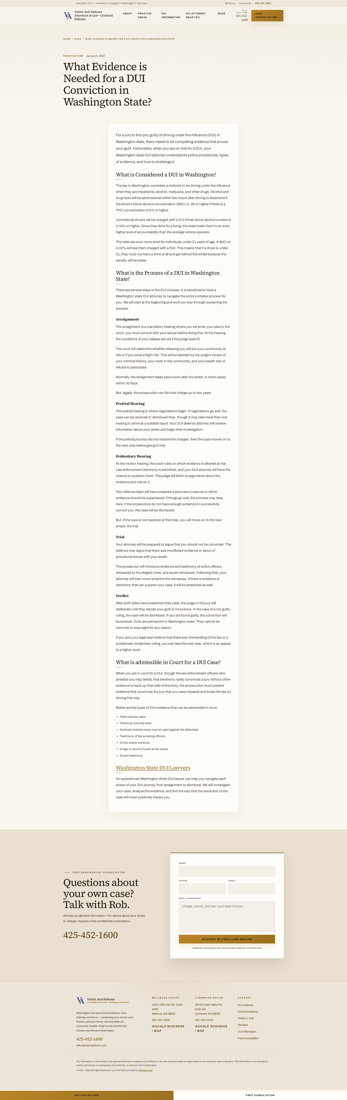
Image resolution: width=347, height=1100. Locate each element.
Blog (221, 13)
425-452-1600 (263, 3)
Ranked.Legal (146, 1070)
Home (66, 39)
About (127, 13)
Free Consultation (266, 15)
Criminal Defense (248, 1011)
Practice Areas (145, 15)
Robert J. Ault (246, 1018)
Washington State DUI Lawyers (153, 767)
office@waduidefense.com (91, 1045)
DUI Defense (245, 1005)
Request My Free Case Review (227, 939)
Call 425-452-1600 (86, 1095)
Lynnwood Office (209, 998)
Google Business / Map (168, 1028)
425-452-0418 (204, 1020)
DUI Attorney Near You (196, 15)
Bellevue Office (166, 998)
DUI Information (171, 15)
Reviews (243, 1024)
